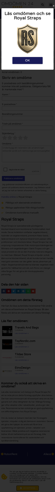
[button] (53, 6)
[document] (27, 246)
